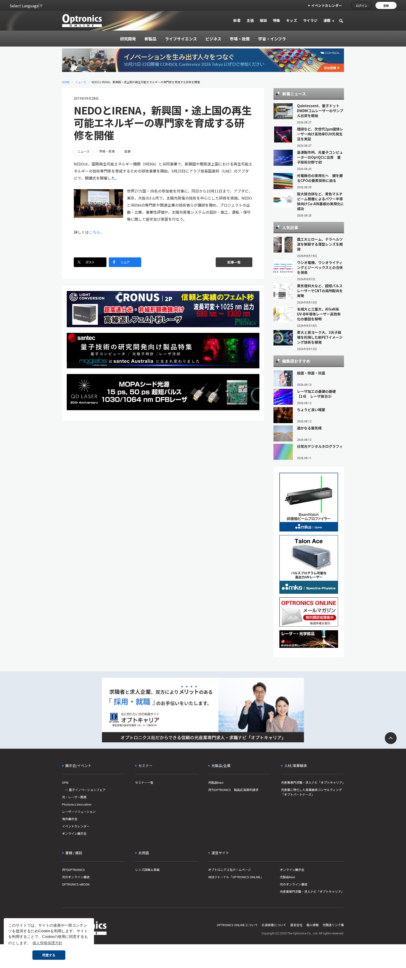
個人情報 (312, 925)
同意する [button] (48, 955)
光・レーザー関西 (74, 797)
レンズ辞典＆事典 (147, 869)
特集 (276, 20)
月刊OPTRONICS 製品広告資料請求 (233, 789)
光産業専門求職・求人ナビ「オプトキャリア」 (312, 782)
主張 (250, 20)
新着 (237, 20)
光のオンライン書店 (76, 877)
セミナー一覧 (144, 782)
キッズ (291, 20)
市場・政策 (107, 151)
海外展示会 (69, 819)
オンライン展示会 (74, 833)
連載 (327, 20)
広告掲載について (274, 925)
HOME (66, 82)
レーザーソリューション (79, 811)
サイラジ (310, 20)
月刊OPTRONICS (73, 869)
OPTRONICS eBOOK (76, 884)
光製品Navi (215, 782)
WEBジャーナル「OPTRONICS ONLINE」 (235, 877)
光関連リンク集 (333, 925)
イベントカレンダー (326, 5)
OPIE (65, 782)
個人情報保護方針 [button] (47, 943)
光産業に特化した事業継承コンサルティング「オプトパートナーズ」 (311, 792)
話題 (127, 151)
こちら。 (96, 232)
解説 (263, 20)
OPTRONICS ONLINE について (237, 925)
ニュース (80, 82)
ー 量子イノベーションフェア (83, 789)
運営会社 (296, 925)
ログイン (361, 6)
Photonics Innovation (76, 804)
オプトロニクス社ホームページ (229, 869)
